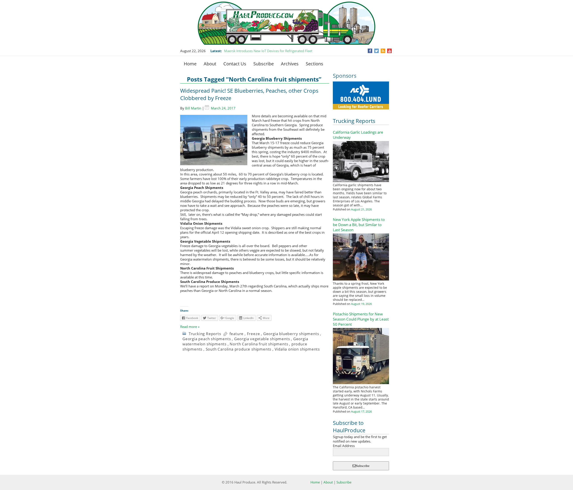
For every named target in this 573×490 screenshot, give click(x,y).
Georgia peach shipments (206, 338)
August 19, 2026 (361, 304)
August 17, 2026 (361, 411)
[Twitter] (376, 51)
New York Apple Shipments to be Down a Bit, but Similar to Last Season (359, 224)
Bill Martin (193, 108)
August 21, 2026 (361, 209)
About (210, 64)
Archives (290, 64)
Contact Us (234, 64)
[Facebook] (370, 51)
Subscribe (263, 64)
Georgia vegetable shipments (262, 338)
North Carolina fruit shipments (259, 344)
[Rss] (383, 51)
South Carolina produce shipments (239, 349)
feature (236, 333)
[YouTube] (389, 51)
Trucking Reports (354, 120)
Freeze (253, 333)
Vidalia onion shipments (297, 349)
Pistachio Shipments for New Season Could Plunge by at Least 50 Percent (361, 319)
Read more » (189, 326)
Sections (314, 64)
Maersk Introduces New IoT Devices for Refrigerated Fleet (268, 51)
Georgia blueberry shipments (291, 333)
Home (190, 64)
